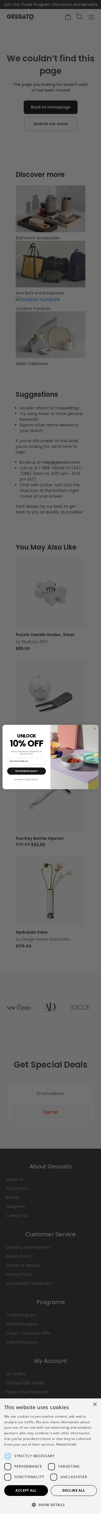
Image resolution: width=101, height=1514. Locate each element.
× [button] (95, 1404)
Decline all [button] (73, 1490)
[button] (50, 1505)
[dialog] (50, 1456)
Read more (66, 1444)
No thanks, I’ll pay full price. (26, 779)
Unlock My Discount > (26, 770)
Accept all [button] (25, 1490)
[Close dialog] (95, 728)
